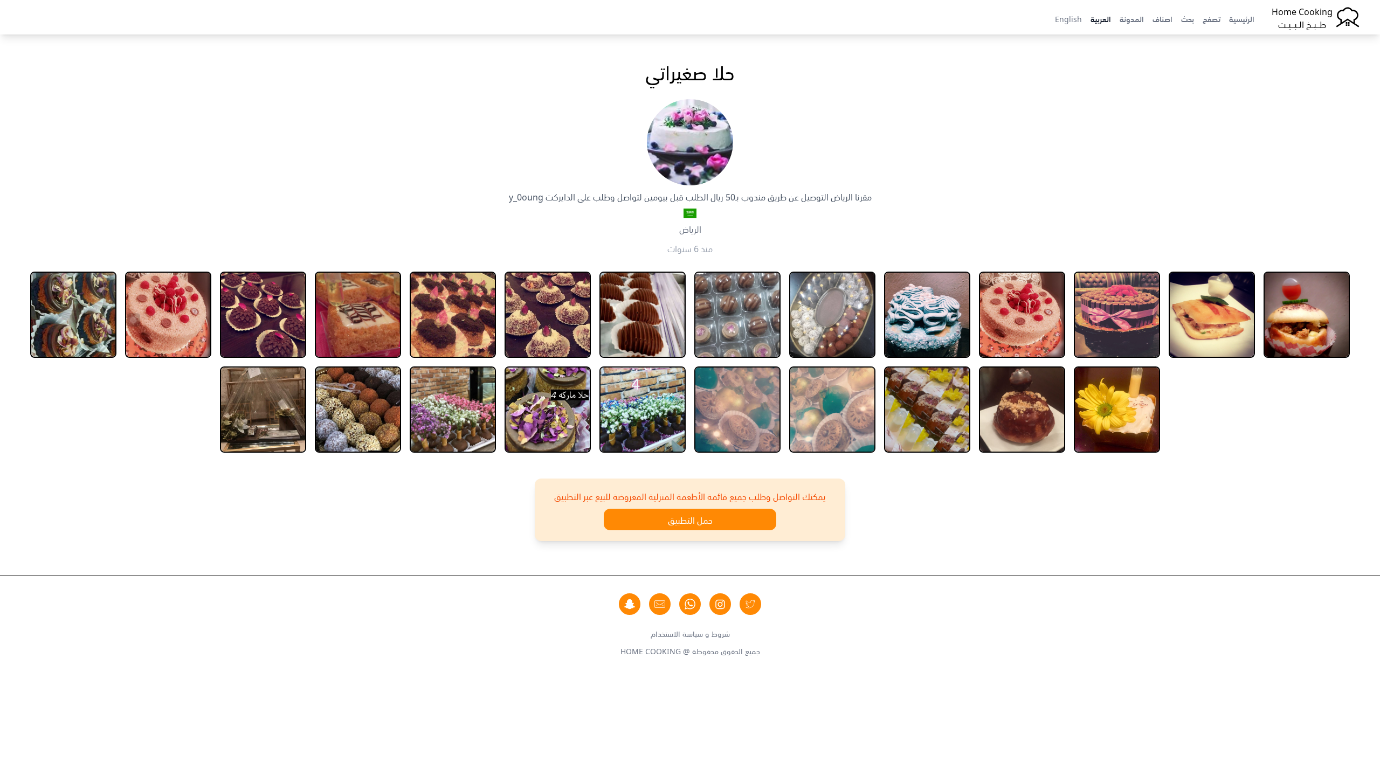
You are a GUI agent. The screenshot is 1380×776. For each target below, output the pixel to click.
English (1068, 18)
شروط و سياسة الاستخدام (690, 633)
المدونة (1132, 18)
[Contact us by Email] (660, 604)
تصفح (1211, 18)
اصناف (1162, 18)
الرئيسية (1241, 18)
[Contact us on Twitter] (750, 604)
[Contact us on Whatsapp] (690, 604)
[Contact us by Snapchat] (629, 604)
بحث (1187, 18)
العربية (1101, 18)
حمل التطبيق (690, 519)
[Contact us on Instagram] (720, 604)
